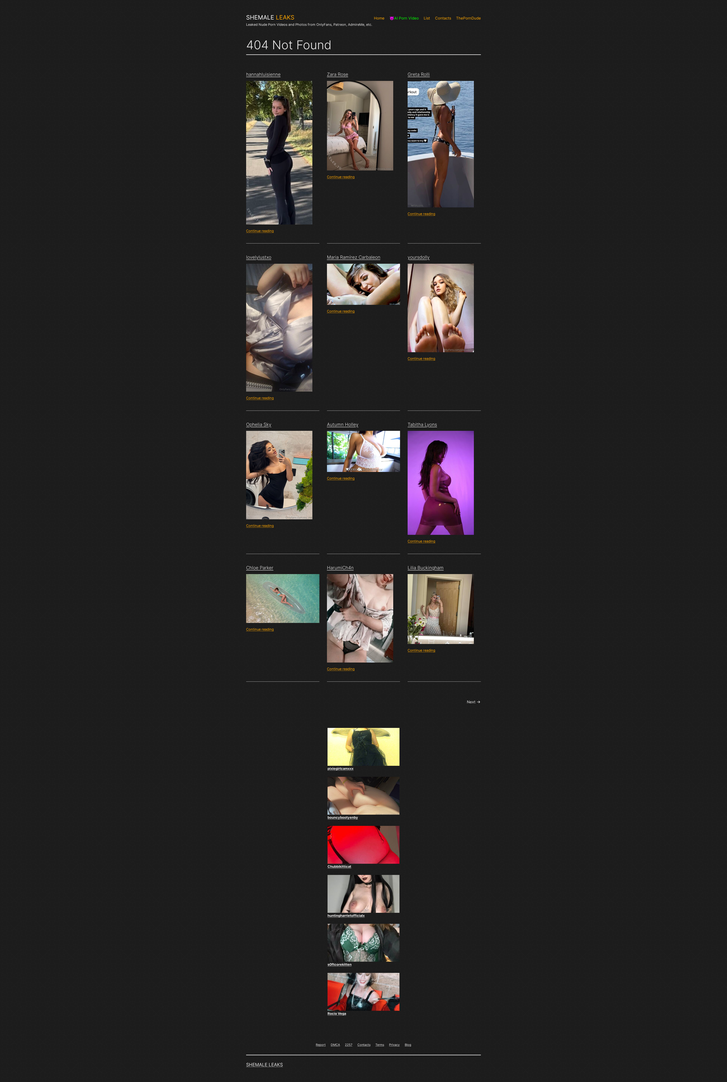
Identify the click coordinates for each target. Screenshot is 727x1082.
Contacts (443, 18)
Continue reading (260, 231)
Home (379, 18)
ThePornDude (468, 18)
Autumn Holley (342, 424)
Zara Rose (337, 74)
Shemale (270, 17)
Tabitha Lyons (422, 424)
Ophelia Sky (258, 424)
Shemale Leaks (264, 1064)
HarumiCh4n (340, 567)
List (427, 18)
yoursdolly (419, 257)
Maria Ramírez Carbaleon (353, 257)
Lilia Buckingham (426, 567)
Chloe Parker (259, 567)
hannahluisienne (263, 74)
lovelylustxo (258, 257)
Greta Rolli (419, 74)
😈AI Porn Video (404, 18)
